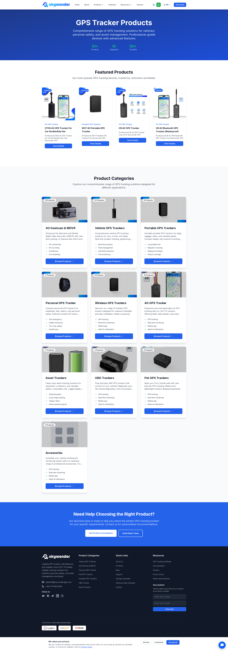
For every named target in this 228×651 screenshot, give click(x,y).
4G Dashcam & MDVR (87, 566)
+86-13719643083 (54, 586)
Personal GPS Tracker (87, 570)
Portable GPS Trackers (88, 579)
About (86, 5)
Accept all (173, 642)
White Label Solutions (161, 579)
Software (112, 5)
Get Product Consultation (101, 533)
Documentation (159, 566)
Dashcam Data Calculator (125, 583)
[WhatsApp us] (158, 5)
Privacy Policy (158, 574)
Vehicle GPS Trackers (87, 562)
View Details (58, 146)
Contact (140, 5)
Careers (156, 570)
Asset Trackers (85, 587)
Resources (125, 5)
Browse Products (63, 261)
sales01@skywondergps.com (58, 582)
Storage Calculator (123, 579)
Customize (158, 642)
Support (119, 574)
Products (97, 5)
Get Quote (180, 5)
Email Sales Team (131, 533)
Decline (146, 642)
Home (77, 5)
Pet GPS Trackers (86, 574)
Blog (117, 570)
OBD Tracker (84, 583)
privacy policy (86, 647)
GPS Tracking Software (162, 562)
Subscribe (169, 609)
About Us (119, 562)
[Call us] (154, 5)
